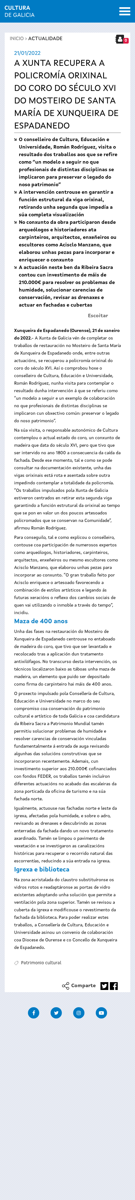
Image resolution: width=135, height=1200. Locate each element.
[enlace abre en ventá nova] (104, 986)
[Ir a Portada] (20, 13)
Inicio (17, 38)
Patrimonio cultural (41, 963)
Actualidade (45, 38)
